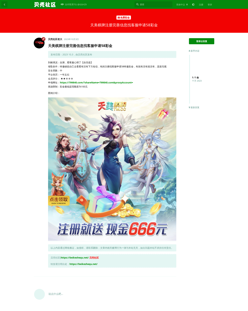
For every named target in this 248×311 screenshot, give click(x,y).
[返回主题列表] (4, 4)
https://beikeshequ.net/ (75, 257)
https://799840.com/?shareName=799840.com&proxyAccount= (96, 82)
